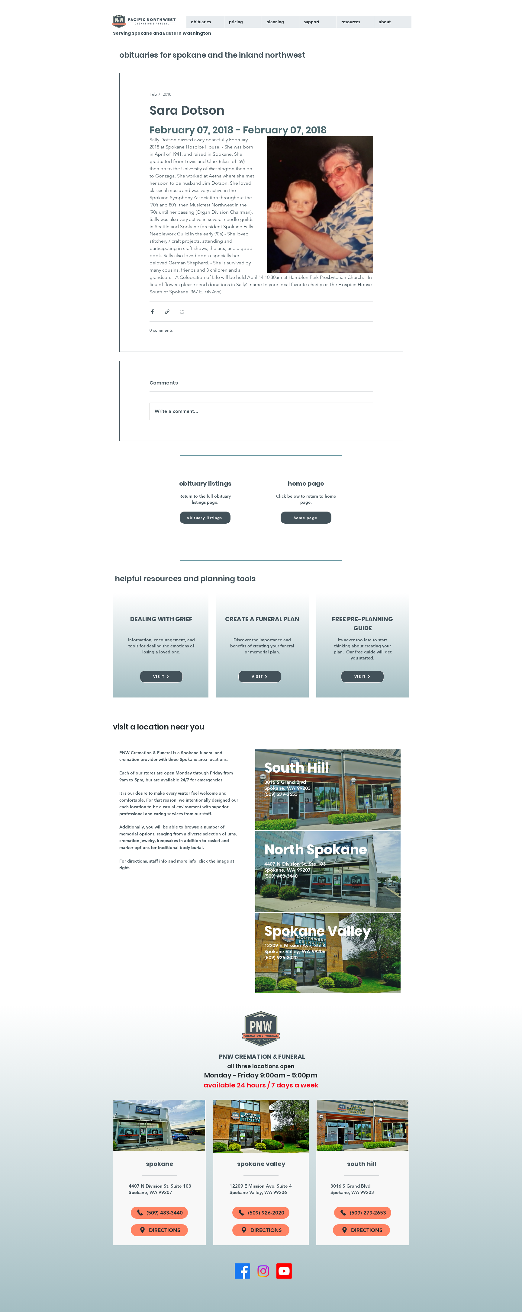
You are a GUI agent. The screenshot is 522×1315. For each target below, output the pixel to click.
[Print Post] (182, 311)
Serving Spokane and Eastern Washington (162, 33)
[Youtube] (284, 1271)
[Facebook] (242, 1271)
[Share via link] (167, 311)
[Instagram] (263, 1271)
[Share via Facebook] (152, 311)
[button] (318, 22)
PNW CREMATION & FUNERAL (262, 1056)
